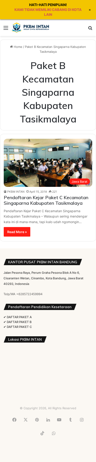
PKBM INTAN (15, 191)
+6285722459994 (29, 294)
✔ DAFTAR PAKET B (17, 322)
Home (17, 47)
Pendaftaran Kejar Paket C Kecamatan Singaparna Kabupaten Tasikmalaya (46, 200)
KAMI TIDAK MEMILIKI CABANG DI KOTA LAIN (48, 12)
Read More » (17, 232)
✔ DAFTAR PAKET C (17, 327)
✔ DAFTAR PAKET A (17, 317)
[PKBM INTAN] (30, 28)
